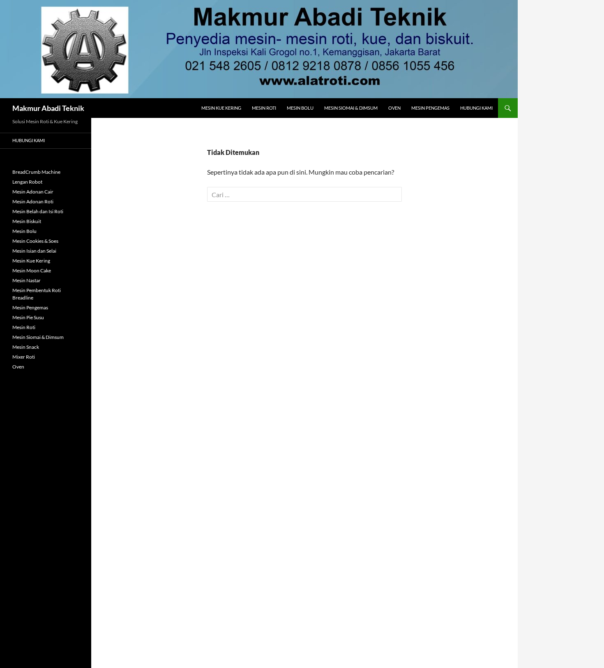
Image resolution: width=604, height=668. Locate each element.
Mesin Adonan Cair (32, 192)
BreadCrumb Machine (36, 172)
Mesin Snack (25, 347)
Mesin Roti (264, 108)
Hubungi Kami (476, 108)
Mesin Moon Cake (31, 270)
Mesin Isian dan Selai (34, 251)
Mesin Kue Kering (221, 108)
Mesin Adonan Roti (32, 201)
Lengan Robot (27, 182)
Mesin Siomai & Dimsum (351, 108)
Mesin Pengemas (430, 108)
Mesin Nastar (26, 280)
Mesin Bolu (300, 108)
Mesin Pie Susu (28, 317)
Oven (394, 108)
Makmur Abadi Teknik (48, 108)
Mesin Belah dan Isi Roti (37, 211)
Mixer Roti (23, 357)
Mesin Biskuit (26, 221)
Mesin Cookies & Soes (35, 241)
